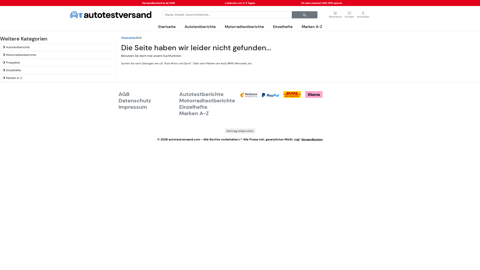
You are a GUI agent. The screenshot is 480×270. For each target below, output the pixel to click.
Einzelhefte (283, 26)
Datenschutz (134, 100)
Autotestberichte (200, 26)
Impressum (132, 107)
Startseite (167, 26)
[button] (349, 15)
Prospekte (12, 62)
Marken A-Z (312, 26)
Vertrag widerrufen (240, 131)
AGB (124, 94)
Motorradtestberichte (244, 26)
